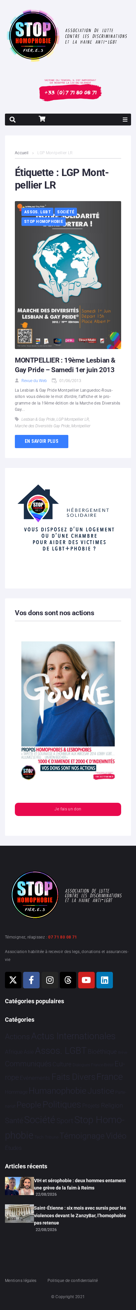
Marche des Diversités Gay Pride (42, 426)
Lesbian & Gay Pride (38, 419)
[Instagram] (50, 980)
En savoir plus (41, 441)
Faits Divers (73, 1077)
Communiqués (28, 1064)
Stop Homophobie (43, 221)
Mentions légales (21, 1280)
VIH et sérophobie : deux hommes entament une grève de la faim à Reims (80, 1184)
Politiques (62, 1104)
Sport (64, 1121)
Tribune (51, 1137)
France (109, 1077)
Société (65, 211)
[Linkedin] (104, 980)
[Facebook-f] (31, 980)
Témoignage (82, 1136)
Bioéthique (102, 1051)
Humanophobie (57, 1091)
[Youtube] (86, 980)
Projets (91, 1106)
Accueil (22, 153)
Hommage (16, 1092)
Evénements (35, 1078)
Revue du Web (34, 380)
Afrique (14, 1051)
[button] (125, 119)
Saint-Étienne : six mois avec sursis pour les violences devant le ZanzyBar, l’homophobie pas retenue (80, 1215)
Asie (29, 1052)
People (29, 1105)
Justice (100, 1091)
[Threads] (68, 980)
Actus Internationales (73, 1036)
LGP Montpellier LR (72, 419)
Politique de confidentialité (73, 1280)
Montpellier (80, 426)
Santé (14, 1120)
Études (13, 1148)
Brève (122, 1052)
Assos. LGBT (37, 211)
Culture (61, 1064)
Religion (112, 1105)
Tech (39, 1137)
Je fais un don (67, 809)
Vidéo (116, 1136)
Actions (17, 1036)
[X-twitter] (13, 980)
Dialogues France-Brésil (93, 1065)
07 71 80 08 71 (62, 937)
